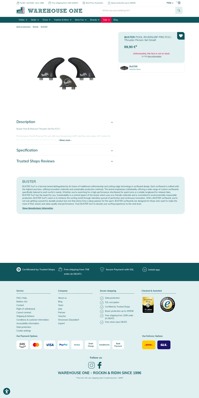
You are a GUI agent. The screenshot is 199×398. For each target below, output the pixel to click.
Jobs (60, 309)
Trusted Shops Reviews (35, 161)
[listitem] (117, 298)
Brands (93, 19)
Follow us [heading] (96, 357)
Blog (115, 19)
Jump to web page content (12, 1)
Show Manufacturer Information (37, 208)
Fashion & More (61, 19)
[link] (91, 368)
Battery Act (21, 301)
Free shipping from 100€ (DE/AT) (65, 3)
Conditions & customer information (32, 319)
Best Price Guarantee (94, 3)
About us (62, 298)
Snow (46, 19)
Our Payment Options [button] (26, 336)
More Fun (79, 19)
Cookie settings (23, 330)
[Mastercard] (36, 344)
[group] (35, 269)
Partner (61, 312)
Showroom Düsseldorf (68, 319)
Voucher (62, 316)
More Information (154, 56)
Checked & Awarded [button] (152, 291)
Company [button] (63, 291)
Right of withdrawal (25, 309)
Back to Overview (23, 26)
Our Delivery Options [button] (152, 336)
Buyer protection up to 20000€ (123, 3)
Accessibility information (27, 323)
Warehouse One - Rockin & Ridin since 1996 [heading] (99, 373)
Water (22, 19)
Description (25, 122)
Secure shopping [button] (108, 291)
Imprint (61, 323)
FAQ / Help (21, 298)
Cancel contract (23, 312)
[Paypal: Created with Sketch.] (63, 344)
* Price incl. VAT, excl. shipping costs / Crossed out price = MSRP (99, 378)
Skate (34, 19)
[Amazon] (22, 344)
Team (60, 305)
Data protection (23, 327)
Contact (20, 305)
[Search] (179, 10)
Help (169, 2)
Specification (27, 150)
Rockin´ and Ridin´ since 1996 (32, 3)
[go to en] (58, 13)
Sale (105, 19)
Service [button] (20, 291)
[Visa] (50, 344)
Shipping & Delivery (25, 316)
